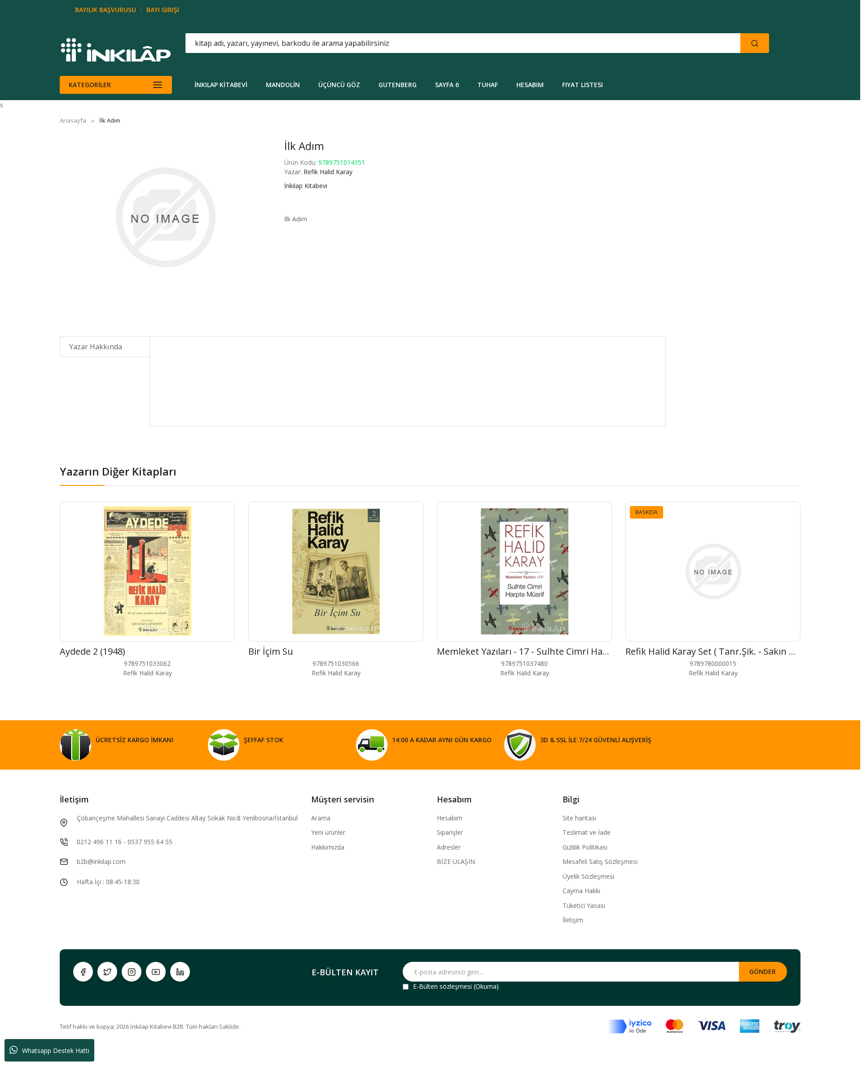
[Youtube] (156, 972)
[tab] (105, 346)
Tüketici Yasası (584, 905)
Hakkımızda (327, 847)
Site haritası (579, 818)
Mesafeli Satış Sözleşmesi (600, 861)
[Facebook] (83, 972)
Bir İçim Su (270, 651)
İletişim (573, 920)
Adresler (449, 847)
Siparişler (450, 832)
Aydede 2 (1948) (92, 651)
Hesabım (449, 818)
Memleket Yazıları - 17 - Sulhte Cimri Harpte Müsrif (544, 651)
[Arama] (754, 43)
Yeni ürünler (328, 832)
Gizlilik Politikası (585, 847)
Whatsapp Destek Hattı (55, 1050)
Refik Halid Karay (327, 171)
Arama (320, 818)
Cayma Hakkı (581, 890)
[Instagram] (131, 972)
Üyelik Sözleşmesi (588, 876)
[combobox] (422, 43)
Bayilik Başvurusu (105, 9)
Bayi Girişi (162, 9)
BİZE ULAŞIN (456, 861)
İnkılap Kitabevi (305, 185)
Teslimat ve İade (587, 832)
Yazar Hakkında (95, 347)
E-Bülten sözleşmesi (442, 986)
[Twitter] (107, 972)
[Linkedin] (180, 972)
